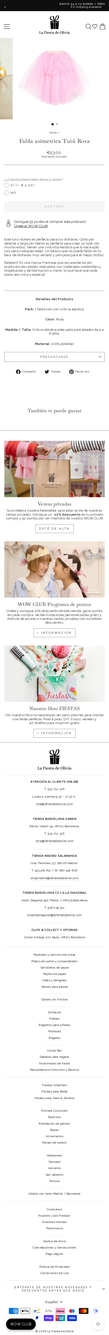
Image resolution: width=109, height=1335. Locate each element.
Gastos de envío (54, 1241)
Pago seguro (54, 1254)
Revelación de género (54, 1123)
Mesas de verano (54, 1142)
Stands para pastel (54, 987)
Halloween (54, 1155)
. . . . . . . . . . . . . (54, 993)
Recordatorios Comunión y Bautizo (54, 1069)
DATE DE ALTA (54, 528)
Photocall (54, 1031)
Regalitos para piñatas (54, 1025)
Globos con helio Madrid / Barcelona (54, 1193)
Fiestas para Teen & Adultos (54, 1098)
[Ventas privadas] (54, 469)
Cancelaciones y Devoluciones (54, 1247)
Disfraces (54, 1012)
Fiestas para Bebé (54, 1091)
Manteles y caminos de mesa (54, 954)
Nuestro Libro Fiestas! (54, 1215)
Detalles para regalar (54, 1057)
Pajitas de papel (54, 974)
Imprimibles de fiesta (54, 1063)
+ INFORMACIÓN (54, 632)
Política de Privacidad (54, 1266)
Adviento (54, 1168)
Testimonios (54, 1228)
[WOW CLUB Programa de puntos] (54, 569)
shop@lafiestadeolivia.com (54, 841)
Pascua (54, 1181)
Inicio (53, 132)
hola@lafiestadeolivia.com (54, 804)
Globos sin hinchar (54, 999)
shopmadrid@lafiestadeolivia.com (54, 878)
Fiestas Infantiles (54, 1085)
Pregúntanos (54, 356)
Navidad (54, 1162)
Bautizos (54, 1117)
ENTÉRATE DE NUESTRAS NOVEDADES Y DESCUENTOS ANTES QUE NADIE (53, 1289)
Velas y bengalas (54, 980)
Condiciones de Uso (54, 1273)
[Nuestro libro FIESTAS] (54, 673)
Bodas (54, 1130)
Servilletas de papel (54, 967)
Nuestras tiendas (54, 1222)
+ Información (54, 733)
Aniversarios (54, 1136)
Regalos (54, 1038)
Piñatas (54, 1018)
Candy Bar (54, 1050)
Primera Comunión (54, 1110)
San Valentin (55, 1174)
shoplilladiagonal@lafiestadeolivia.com (54, 915)
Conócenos (54, 1209)
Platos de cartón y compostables (54, 961)
